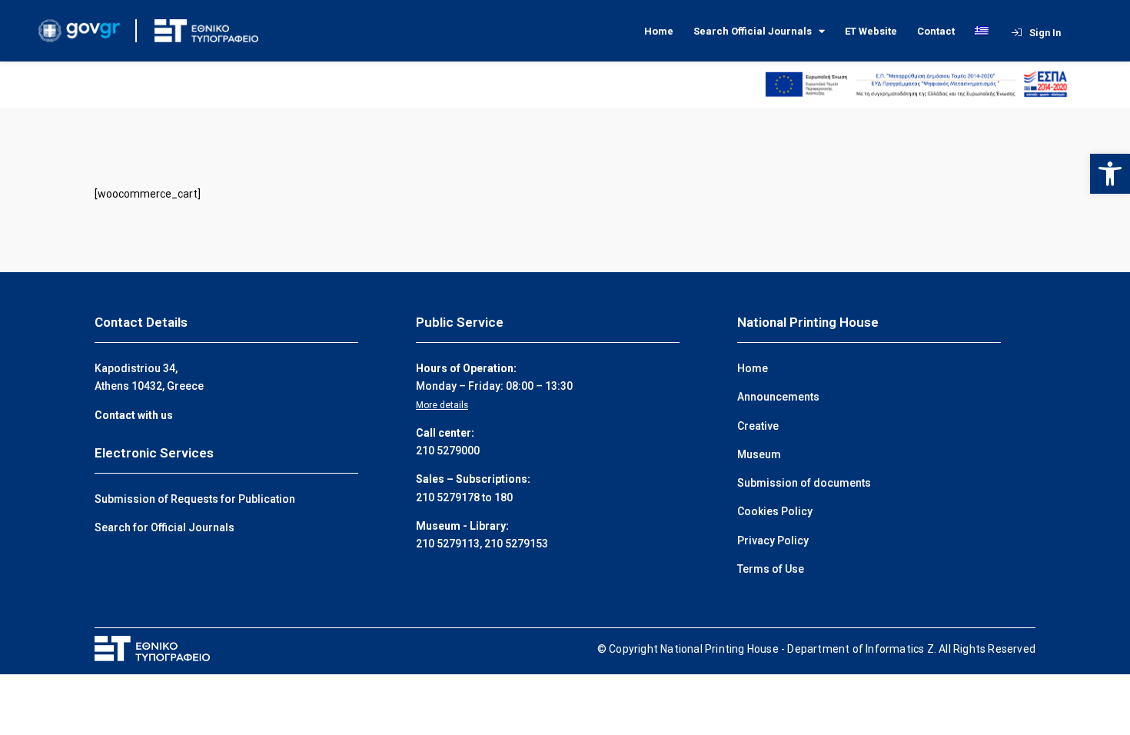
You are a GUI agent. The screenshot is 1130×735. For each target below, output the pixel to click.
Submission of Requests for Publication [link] (195, 499)
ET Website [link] (871, 31)
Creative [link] (758, 426)
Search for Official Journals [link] (164, 527)
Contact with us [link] (134, 415)
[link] (1110, 174)
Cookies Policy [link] (775, 511)
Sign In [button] (1045, 32)
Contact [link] (936, 31)
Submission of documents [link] (804, 483)
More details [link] (442, 405)
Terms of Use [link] (770, 569)
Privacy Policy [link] (773, 540)
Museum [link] (759, 454)
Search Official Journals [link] (752, 31)
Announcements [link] (778, 397)
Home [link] (658, 31)
